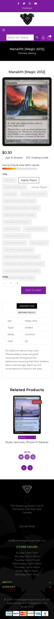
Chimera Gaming (27, 53)
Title (4, 174)
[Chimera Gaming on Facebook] (18, 3)
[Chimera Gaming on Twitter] (24, 3)
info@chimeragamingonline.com (27, 540)
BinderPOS (27, 606)
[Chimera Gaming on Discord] (35, 3)
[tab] (27, 306)
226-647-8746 (27, 526)
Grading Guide (40, 157)
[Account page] (43, 37)
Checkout (27, 8)
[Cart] (49, 37)
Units (5, 277)
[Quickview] (21, 457)
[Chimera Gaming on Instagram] (30, 3)
